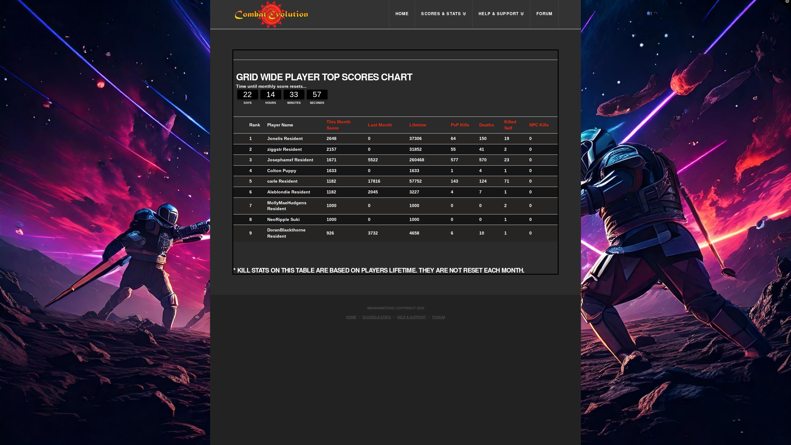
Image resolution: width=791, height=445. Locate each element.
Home (351, 317)
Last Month (380, 124)
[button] (785, 6)
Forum (438, 317)
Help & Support (411, 317)
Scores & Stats (376, 317)
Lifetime (417, 124)
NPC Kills (539, 124)
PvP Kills (460, 124)
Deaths (486, 124)
